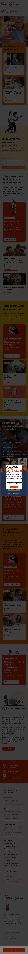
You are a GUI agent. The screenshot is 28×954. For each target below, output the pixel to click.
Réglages (18, 484)
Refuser (10, 484)
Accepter (14, 487)
